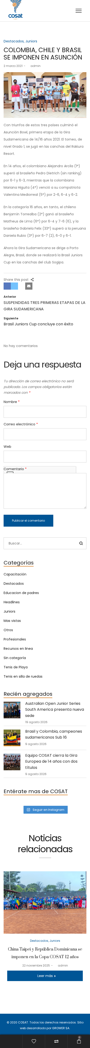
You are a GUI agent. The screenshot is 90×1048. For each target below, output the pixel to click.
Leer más (45, 975)
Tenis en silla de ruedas (23, 676)
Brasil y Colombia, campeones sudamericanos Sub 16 (53, 734)
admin (34, 66)
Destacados (14, 41)
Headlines (12, 602)
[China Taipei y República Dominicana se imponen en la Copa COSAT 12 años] (45, 902)
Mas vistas (12, 620)
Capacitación (15, 574)
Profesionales (15, 639)
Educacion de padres (21, 592)
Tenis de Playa (16, 667)
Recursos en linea (18, 648)
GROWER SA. (61, 1028)
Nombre (12, 401)
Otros (8, 630)
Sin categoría (15, 657)
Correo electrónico (21, 424)
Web (7, 446)
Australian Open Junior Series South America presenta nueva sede (54, 709)
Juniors (31, 41)
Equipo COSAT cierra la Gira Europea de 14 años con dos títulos (51, 761)
